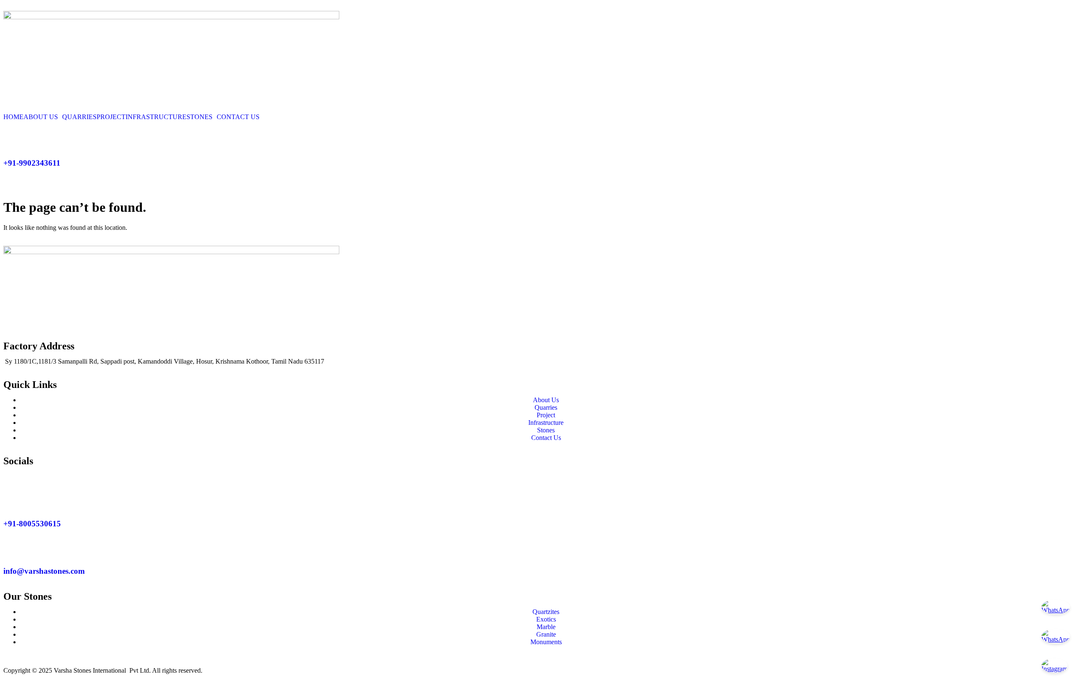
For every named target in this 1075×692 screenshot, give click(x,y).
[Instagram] (13, 476)
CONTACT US (238, 117)
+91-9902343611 (31, 163)
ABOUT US (41, 117)
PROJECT (111, 117)
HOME (13, 117)
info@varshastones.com (44, 571)
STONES (199, 117)
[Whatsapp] (36, 476)
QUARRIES (79, 117)
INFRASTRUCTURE (156, 117)
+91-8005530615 (32, 523)
